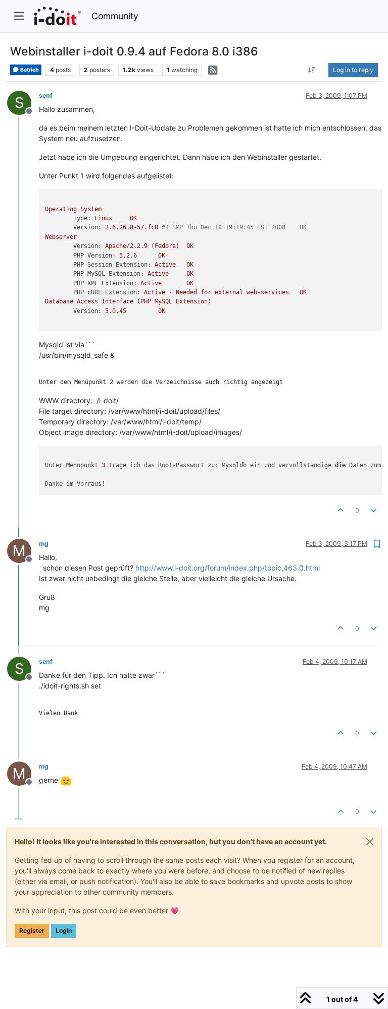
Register (31, 930)
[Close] (369, 841)
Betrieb (29, 70)
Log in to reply (353, 70)
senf (46, 95)
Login (64, 930)
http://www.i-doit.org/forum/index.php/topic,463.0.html (227, 567)
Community (114, 16)
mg (43, 543)
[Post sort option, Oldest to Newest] (312, 70)
